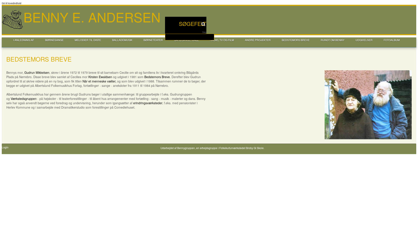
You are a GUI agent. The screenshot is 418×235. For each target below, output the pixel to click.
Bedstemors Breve (157, 77)
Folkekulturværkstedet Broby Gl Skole (241, 148)
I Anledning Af (23, 40)
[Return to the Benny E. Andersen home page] (13, 28)
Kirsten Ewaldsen (100, 77)
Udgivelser (364, 40)
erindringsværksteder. (148, 103)
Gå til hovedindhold (11, 3)
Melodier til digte (88, 40)
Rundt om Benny (332, 40)
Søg (204, 32)
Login (5, 147)
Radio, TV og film (222, 40)
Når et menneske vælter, (99, 81)
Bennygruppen (186, 148)
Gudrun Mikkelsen (36, 72)
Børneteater (153, 40)
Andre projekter (258, 40)
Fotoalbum (392, 40)
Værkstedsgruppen (24, 98)
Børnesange (54, 40)
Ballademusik (122, 40)
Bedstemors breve (296, 40)
